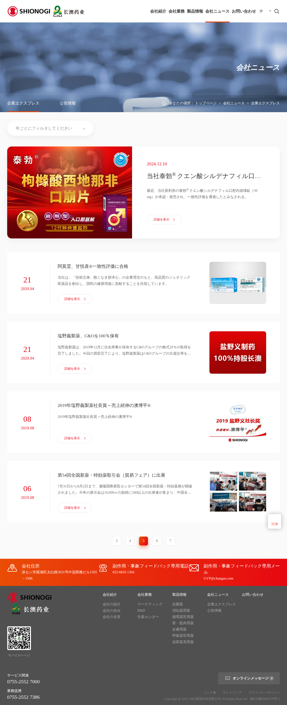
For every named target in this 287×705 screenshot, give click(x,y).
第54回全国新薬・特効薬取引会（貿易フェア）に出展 (111, 475)
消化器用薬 (181, 610)
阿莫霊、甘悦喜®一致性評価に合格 (93, 266)
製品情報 (195, 11)
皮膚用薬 (179, 629)
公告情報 (68, 103)
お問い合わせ (244, 11)
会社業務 (177, 11)
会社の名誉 (112, 617)
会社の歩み (112, 610)
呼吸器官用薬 (183, 635)
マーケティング (150, 604)
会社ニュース (217, 11)
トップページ (206, 103)
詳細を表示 (161, 219)
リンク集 (210, 692)
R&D (141, 610)
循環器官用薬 (183, 617)
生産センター (148, 617)
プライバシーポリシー (264, 692)
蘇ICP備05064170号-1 (265, 699)
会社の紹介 (112, 604)
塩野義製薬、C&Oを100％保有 (88, 335)
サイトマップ (232, 692)
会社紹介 (158, 11)
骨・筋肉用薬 (183, 623)
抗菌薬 (177, 604)
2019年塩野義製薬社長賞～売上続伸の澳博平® (104, 405)
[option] (143, 192)
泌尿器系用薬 (183, 642)
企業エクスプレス (23, 103)
